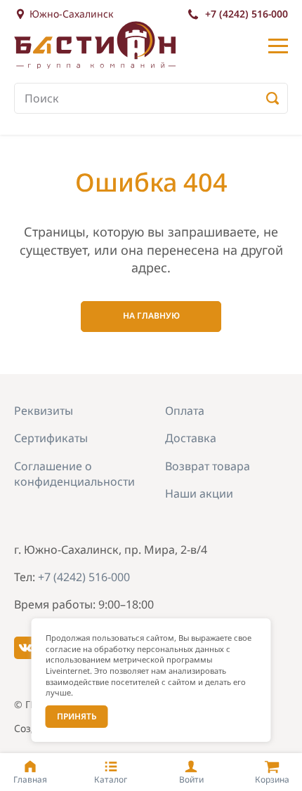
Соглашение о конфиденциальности (74, 473)
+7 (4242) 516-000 (246, 13)
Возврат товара (207, 466)
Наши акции (199, 493)
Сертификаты (51, 438)
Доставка (190, 438)
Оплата (184, 410)
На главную (151, 315)
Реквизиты (43, 410)
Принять (77, 716)
